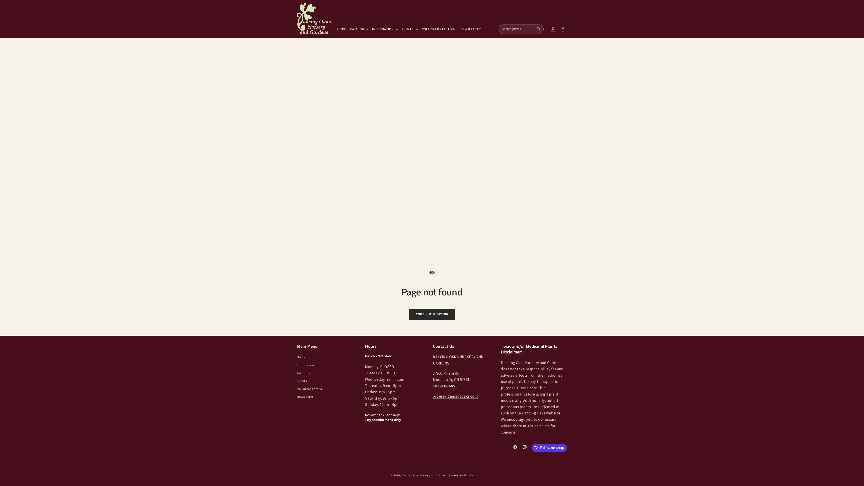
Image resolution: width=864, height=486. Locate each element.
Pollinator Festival (310, 389)
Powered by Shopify (460, 475)
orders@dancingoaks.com (455, 396)
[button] (359, 29)
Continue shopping (432, 314)
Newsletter (305, 397)
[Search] (538, 29)
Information (305, 365)
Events (302, 381)
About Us (303, 373)
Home (301, 357)
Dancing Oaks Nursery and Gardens (424, 475)
